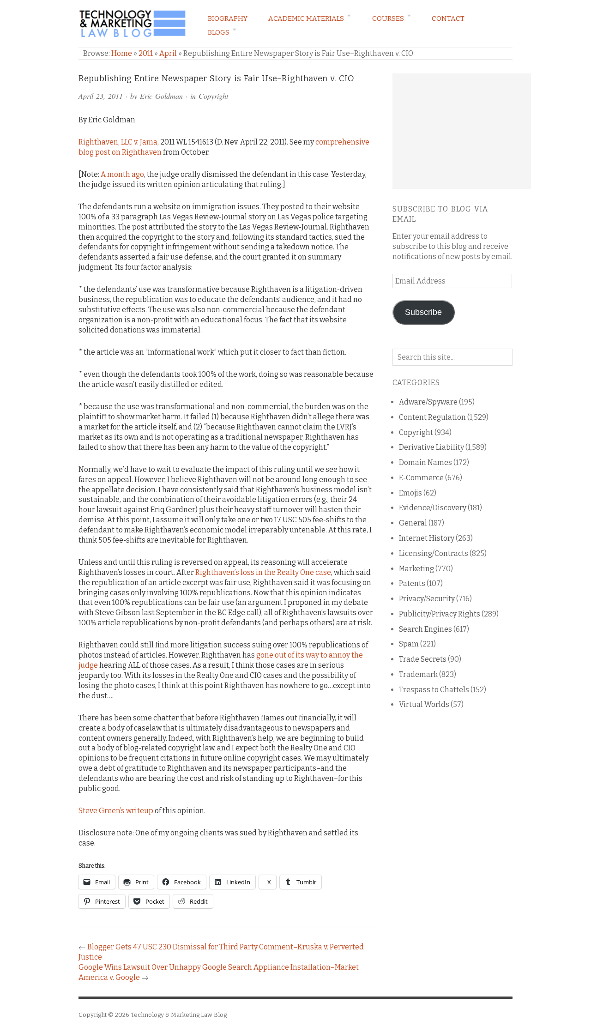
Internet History (426, 538)
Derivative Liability (431, 447)
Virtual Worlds (424, 704)
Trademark (418, 674)
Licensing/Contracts (433, 553)
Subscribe (423, 312)
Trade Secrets (422, 659)
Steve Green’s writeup (115, 810)
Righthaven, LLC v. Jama (117, 142)
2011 (146, 53)
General (413, 523)
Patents (412, 583)
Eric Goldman (161, 96)
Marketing (416, 568)
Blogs (218, 32)
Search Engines (425, 629)
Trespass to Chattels (434, 689)
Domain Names (425, 462)
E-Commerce (421, 477)
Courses (388, 18)
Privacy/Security (427, 598)
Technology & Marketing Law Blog (179, 1014)
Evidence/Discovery (432, 507)
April (168, 53)
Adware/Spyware (428, 402)
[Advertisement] (461, 131)
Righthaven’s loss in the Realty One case (263, 572)
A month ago (122, 174)
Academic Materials (306, 18)
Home (121, 53)
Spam (409, 644)
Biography (227, 18)
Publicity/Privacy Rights (439, 614)
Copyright (213, 96)
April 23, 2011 (100, 96)
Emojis (410, 493)
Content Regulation (432, 417)
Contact (448, 18)
